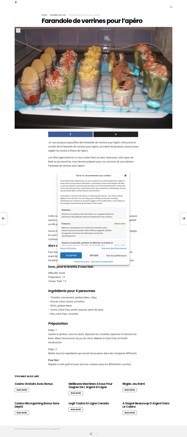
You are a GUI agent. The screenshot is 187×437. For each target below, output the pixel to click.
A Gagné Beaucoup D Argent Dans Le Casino (146, 405)
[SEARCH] (171, 7)
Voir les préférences (116, 255)
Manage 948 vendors (68, 248)
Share (18, 30)
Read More (22, 390)
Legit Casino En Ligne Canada (89, 403)
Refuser (94, 255)
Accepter (71, 255)
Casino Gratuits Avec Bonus (34, 384)
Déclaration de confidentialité (102, 262)
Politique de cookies (81, 262)
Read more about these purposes (114, 248)
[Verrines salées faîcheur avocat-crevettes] (3, 218)
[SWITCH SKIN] (16, 2)
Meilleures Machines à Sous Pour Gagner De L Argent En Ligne (91, 385)
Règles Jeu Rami (134, 384)
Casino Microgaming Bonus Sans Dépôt (37, 405)
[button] (125, 175)
